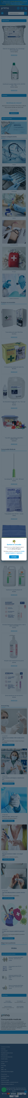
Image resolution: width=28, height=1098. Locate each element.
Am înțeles (14, 557)
